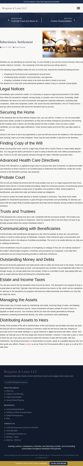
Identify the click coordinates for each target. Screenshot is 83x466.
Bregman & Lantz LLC (14, 8)
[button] (62, 8)
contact (28, 344)
